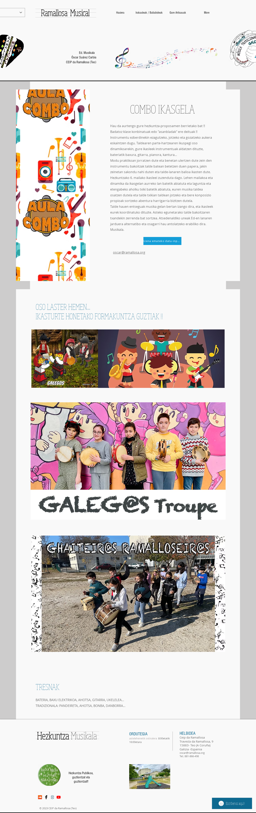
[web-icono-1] (52, 797)
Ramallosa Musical (62, 12)
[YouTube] (59, 797)
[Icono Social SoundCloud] (40, 797)
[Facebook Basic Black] (46, 797)
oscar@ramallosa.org (129, 252)
